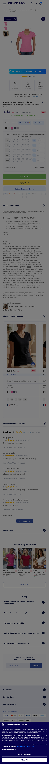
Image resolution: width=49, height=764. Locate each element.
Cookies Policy (20, 746)
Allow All (24, 760)
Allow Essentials (24, 754)
